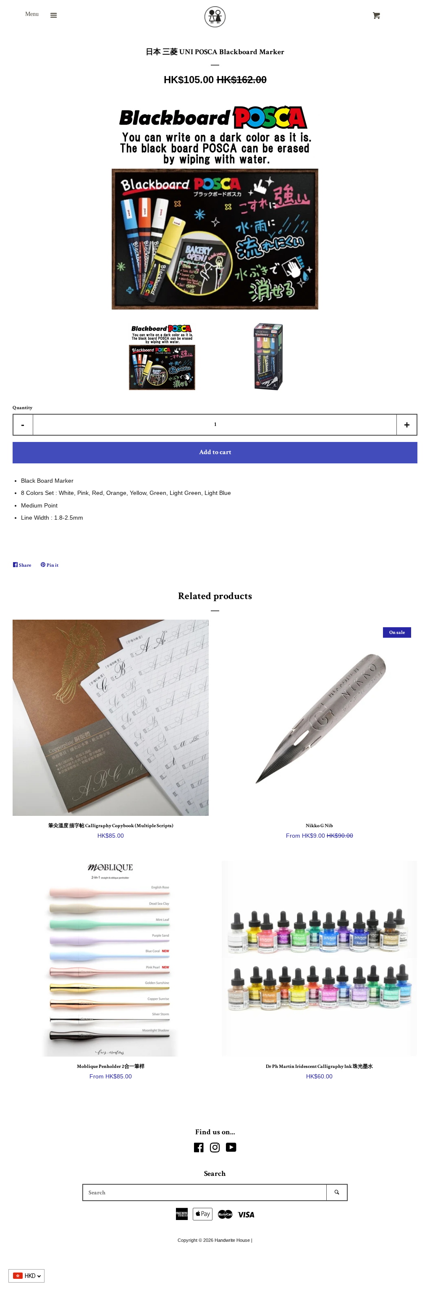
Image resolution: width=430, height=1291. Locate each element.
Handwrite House (232, 1240)
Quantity (22, 408)
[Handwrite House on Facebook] (199, 1149)
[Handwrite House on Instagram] (215, 1149)
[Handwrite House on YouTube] (231, 1149)
